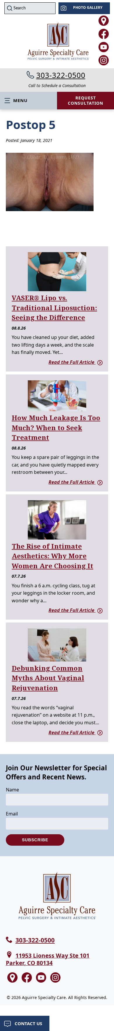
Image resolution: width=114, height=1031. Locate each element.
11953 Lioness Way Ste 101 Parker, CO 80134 (47, 959)
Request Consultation (85, 100)
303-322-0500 (60, 75)
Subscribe (35, 839)
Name (12, 789)
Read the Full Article (72, 362)
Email (12, 813)
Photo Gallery (87, 7)
